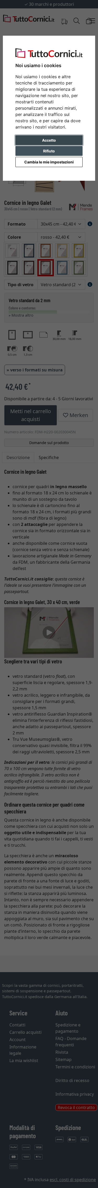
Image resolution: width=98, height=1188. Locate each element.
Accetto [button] (49, 140)
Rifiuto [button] (49, 151)
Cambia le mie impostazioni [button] (49, 162)
